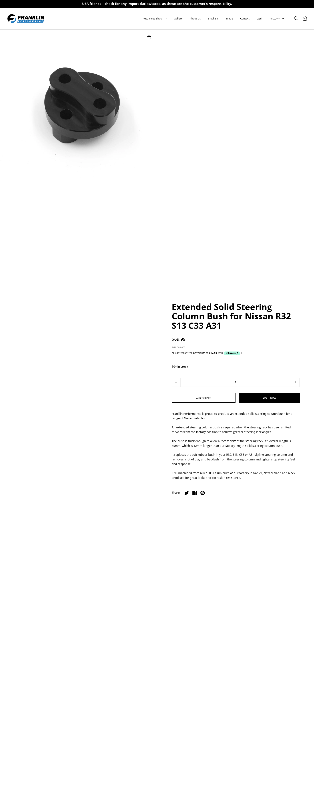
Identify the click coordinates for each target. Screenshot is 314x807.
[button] (295, 382)
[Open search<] (296, 18)
